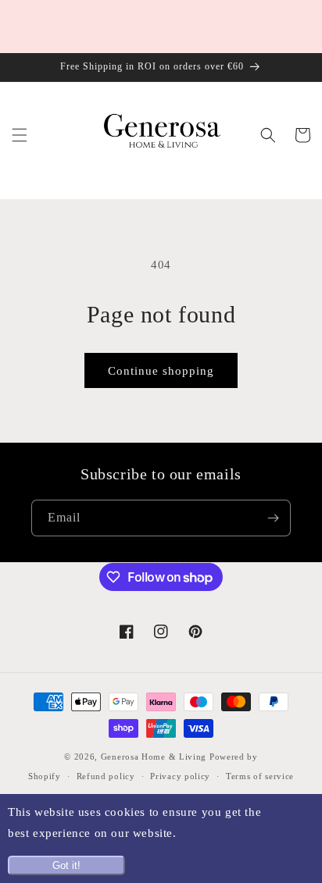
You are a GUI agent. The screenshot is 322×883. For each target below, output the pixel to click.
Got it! (66, 865)
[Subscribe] (273, 518)
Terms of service (260, 776)
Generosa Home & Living (153, 756)
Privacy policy (180, 776)
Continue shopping (161, 371)
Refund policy (106, 776)
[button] (19, 135)
